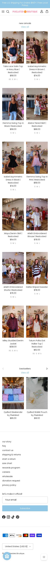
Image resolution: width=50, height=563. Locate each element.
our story (6, 441)
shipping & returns (11, 454)
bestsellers (25, 368)
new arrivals (25, 23)
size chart (7, 463)
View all (25, 26)
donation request (11, 480)
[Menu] (3, 12)
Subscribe (25, 508)
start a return (9, 458)
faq (4, 445)
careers (6, 471)
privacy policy (9, 485)
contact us (7, 450)
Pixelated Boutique (16, 553)
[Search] (9, 12)
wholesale (7, 476)
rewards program (11, 467)
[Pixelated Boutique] (25, 12)
